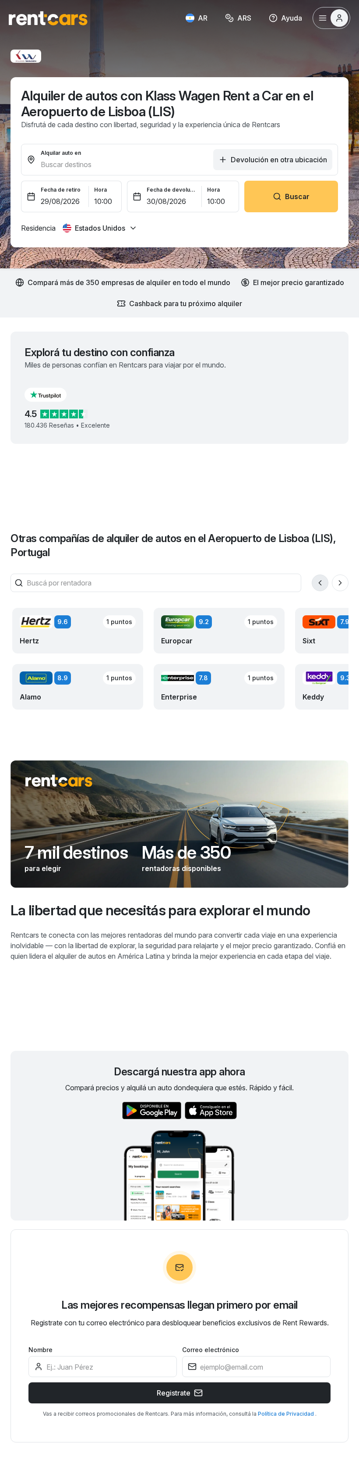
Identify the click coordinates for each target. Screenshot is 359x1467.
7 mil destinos (76, 852)
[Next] (340, 583)
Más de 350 (186, 852)
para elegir (43, 868)
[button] (53, 395)
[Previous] (320, 583)
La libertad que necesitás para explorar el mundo (160, 910)
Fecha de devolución (172, 189)
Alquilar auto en (61, 153)
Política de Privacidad (286, 1413)
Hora (100, 189)
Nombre (40, 1349)
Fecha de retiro (61, 189)
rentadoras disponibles (181, 868)
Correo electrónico (210, 1349)
